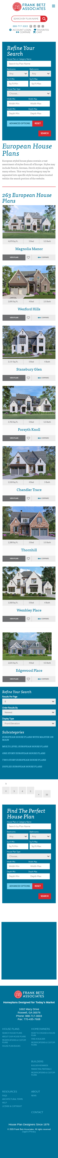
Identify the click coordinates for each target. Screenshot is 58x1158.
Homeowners (40, 1029)
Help (4, 1103)
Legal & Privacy (29, 1132)
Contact (37, 1112)
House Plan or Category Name (19, 59)
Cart (39, 32)
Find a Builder (38, 1039)
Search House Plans (12, 1033)
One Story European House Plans (23, 753)
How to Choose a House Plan (43, 1034)
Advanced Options (19, 123)
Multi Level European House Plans (25, 746)
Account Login (22, 29)
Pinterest (31, 26)
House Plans (10, 1029)
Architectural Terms (12, 1099)
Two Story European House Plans (24, 759)
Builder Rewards (39, 1065)
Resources (9, 1091)
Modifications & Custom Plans (14, 1041)
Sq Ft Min (11, 79)
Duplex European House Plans (22, 766)
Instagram (43, 26)
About (35, 1091)
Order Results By (10, 707)
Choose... (13, 93)
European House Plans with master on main (27, 738)
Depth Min (11, 109)
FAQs (4, 1096)
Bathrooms (34, 69)
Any (11, 73)
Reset (38, 123)
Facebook (35, 26)
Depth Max (32, 109)
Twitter (39, 26)
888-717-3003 (20, 26)
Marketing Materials (41, 1069)
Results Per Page (9, 696)
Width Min (11, 99)
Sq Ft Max (33, 79)
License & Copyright (12, 1106)
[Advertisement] (29, 951)
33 (47, 794)
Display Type (8, 718)
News (33, 1096)
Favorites (43, 29)
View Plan (14, 257)
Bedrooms (11, 69)
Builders (37, 1061)
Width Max (32, 99)
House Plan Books (11, 1046)
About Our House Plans (14, 1036)
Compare (25, 32)
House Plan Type (13, 89)
